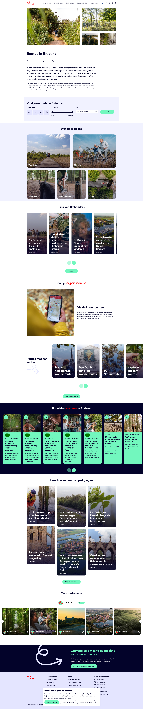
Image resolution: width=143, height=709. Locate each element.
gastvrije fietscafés (85, 83)
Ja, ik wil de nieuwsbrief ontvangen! (83, 666)
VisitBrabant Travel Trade (74, 682)
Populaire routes (56, 61)
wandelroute (98, 312)
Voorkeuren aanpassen (86, 702)
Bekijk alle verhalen (70, 582)
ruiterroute (107, 312)
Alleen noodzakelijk (68, 702)
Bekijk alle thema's (70, 396)
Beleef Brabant (50, 685)
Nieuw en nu (50, 682)
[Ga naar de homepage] (31, 3)
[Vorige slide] (69, 263)
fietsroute (91, 312)
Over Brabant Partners (73, 679)
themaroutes (74, 86)
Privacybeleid (40, 704)
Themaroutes (30, 61)
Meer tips (70, 271)
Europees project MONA (74, 685)
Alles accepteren (52, 702)
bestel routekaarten (66, 83)
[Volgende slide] (74, 263)
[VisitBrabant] (95, 679)
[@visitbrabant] (95, 682)
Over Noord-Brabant (52, 679)
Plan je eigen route (43, 61)
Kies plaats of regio (82, 111)
